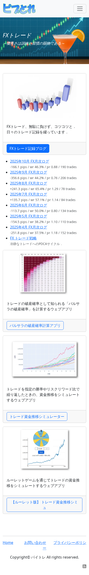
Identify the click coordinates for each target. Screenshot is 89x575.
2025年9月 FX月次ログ (28, 172)
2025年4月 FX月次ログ (28, 227)
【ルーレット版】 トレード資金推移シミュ (44, 505)
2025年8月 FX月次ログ (28, 183)
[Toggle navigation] (79, 8)
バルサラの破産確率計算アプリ (35, 325)
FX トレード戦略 (23, 238)
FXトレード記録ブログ (28, 148)
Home (8, 542)
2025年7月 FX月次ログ (28, 194)
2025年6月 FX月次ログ (28, 205)
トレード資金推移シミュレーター (37, 416)
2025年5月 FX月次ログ (28, 216)
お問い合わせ (35, 542)
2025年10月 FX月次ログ (29, 161)
